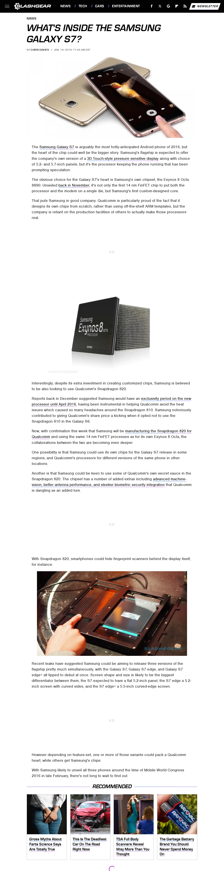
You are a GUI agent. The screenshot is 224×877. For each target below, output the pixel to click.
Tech (83, 6)
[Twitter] (160, 6)
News (65, 6)
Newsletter (208, 6)
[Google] (168, 6)
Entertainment (126, 6)
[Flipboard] (177, 6)
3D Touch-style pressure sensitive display (123, 158)
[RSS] (185, 6)
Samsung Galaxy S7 (56, 146)
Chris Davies (40, 49)
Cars (99, 6)
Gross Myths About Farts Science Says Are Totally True (45, 844)
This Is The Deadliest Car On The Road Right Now (90, 844)
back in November (73, 185)
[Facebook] (152, 6)
